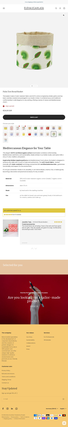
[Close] (63, 399)
